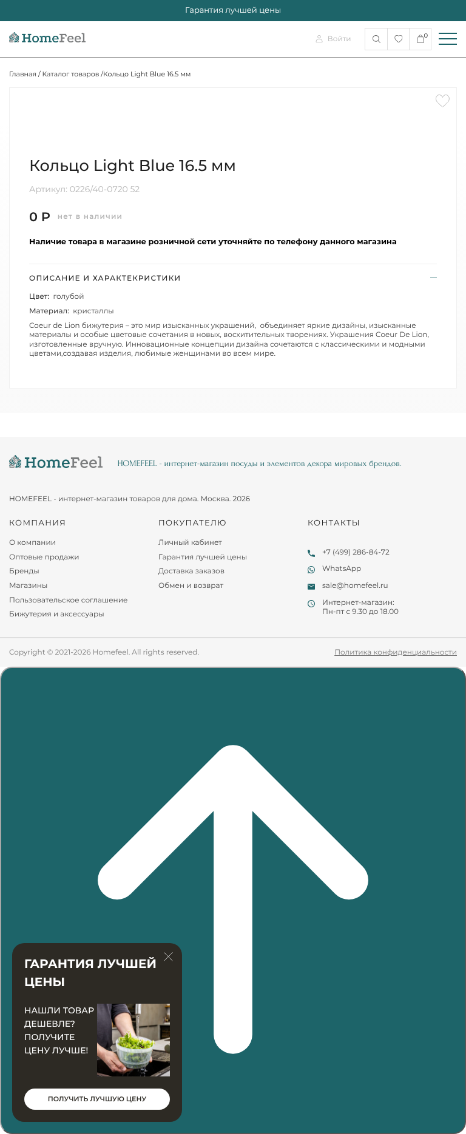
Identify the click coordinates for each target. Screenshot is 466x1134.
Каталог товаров (71, 74)
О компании (32, 542)
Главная (22, 74)
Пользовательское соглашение (68, 600)
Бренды (24, 571)
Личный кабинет (190, 542)
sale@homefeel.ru (355, 585)
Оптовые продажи (44, 557)
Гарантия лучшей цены (202, 557)
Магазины (28, 585)
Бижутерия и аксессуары (56, 614)
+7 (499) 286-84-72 (356, 552)
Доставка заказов (191, 571)
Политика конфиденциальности (395, 652)
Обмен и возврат (190, 585)
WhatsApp (341, 568)
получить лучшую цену (97, 1099)
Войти (339, 39)
